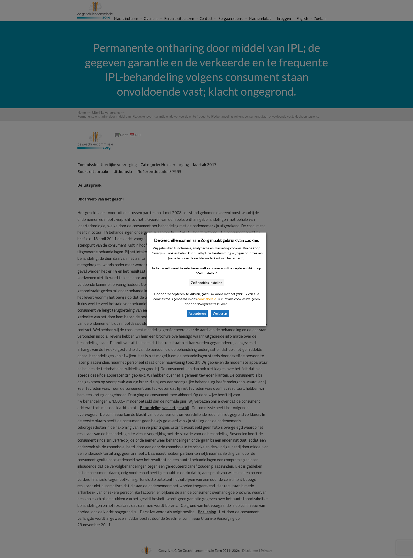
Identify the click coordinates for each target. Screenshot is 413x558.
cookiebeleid (206, 299)
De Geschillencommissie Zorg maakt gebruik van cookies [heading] (206, 240)
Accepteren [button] (197, 313)
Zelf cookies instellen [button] (206, 283)
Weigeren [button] (220, 313)
